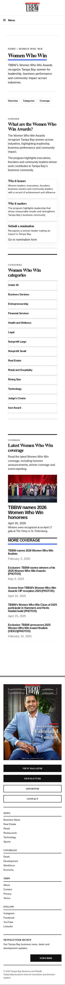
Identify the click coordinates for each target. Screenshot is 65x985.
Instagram (9, 913)
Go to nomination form (22, 239)
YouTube (8, 922)
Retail (6, 828)
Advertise (32, 788)
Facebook (8, 917)
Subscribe (46, 958)
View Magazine (33, 768)
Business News (11, 819)
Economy (8, 869)
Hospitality (26, 369)
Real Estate (14, 360)
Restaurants (10, 832)
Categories (28, 100)
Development (10, 861)
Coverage (45, 100)
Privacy (7, 893)
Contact (32, 798)
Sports (7, 841)
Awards (47, 65)
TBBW (12, 65)
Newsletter (32, 778)
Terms (6, 898)
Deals (6, 856)
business (29, 73)
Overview (13, 100)
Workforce (9, 865)
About (6, 885)
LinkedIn (8, 926)
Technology (14, 388)
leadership (14, 73)
